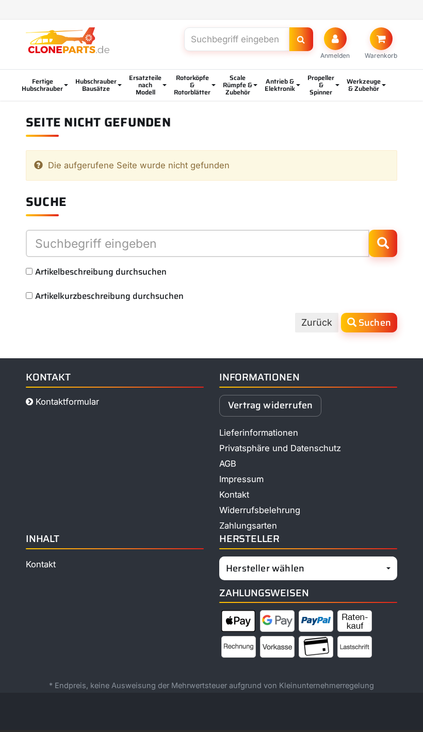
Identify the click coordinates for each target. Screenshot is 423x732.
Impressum (241, 479)
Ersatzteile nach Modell (145, 85)
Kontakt (234, 494)
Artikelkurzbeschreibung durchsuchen (109, 296)
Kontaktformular (66, 401)
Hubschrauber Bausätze (96, 84)
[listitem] (238, 623)
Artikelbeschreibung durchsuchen (101, 271)
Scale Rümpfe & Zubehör (237, 85)
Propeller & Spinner (320, 85)
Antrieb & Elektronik (280, 84)
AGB (227, 463)
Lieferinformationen (258, 432)
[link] (381, 43)
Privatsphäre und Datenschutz (280, 448)
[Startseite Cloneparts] (67, 40)
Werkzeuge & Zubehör (364, 84)
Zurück (316, 322)
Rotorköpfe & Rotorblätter (192, 85)
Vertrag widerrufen (270, 405)
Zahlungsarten (248, 525)
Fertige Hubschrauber (42, 84)
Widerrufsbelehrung (259, 510)
